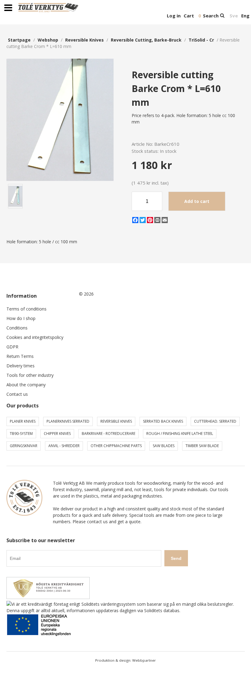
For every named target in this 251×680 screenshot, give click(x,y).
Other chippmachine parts (116, 445)
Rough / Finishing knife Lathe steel (179, 433)
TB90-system (21, 433)
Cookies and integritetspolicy (34, 337)
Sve (234, 16)
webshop (48, 40)
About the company (26, 385)
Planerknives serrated (68, 421)
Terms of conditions (26, 309)
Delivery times (20, 366)
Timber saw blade (202, 445)
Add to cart (196, 201)
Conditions (17, 328)
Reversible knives (84, 40)
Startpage (19, 40)
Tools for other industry (30, 375)
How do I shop (21, 318)
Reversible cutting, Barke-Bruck (146, 40)
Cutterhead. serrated (215, 421)
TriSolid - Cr (201, 40)
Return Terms (20, 356)
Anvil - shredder (64, 445)
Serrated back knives (163, 421)
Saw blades (163, 445)
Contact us (17, 394)
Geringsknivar (23, 445)
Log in (174, 16)
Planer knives (23, 421)
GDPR (12, 347)
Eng (245, 16)
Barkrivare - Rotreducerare (108, 433)
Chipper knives (57, 433)
